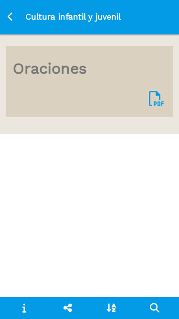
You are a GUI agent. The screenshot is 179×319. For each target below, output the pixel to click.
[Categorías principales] (68, 308)
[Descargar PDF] (156, 99)
